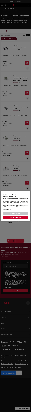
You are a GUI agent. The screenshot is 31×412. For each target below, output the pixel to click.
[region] (15, 206)
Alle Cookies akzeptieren (15, 217)
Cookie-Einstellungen (15, 213)
